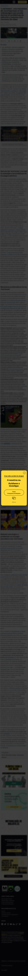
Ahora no (14, 502)
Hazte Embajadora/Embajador (14, 492)
